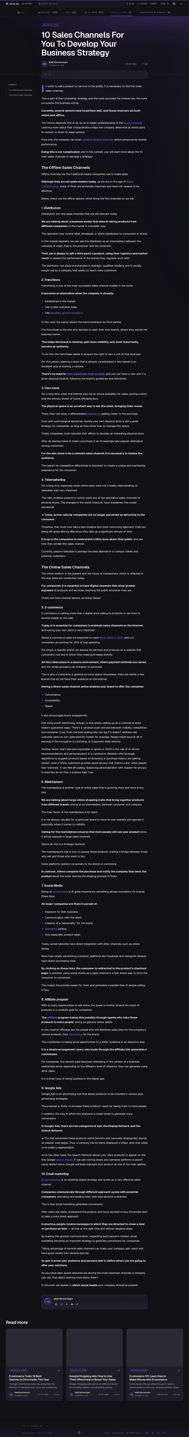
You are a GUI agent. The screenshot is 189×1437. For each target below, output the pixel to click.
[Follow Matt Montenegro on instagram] (61, 1304)
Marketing (51, 929)
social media (60, 891)
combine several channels (97, 139)
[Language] (174, 4)
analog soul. (38, 1433)
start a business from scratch (85, 374)
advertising (75, 1034)
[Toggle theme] (181, 4)
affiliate (52, 1017)
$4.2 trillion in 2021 (111, 637)
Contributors (118, 1433)
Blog (107, 1433)
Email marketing (51, 1179)
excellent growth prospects (66, 312)
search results (64, 1159)
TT (164, 1433)
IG (146, 1433)
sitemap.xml (36, 1426)
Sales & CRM (50, 25)
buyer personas (133, 123)
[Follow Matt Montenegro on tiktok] (77, 1304)
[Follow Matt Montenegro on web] (56, 1304)
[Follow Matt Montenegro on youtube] (72, 1304)
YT (158, 1433)
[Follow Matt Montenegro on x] (67, 1304)
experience (93, 413)
